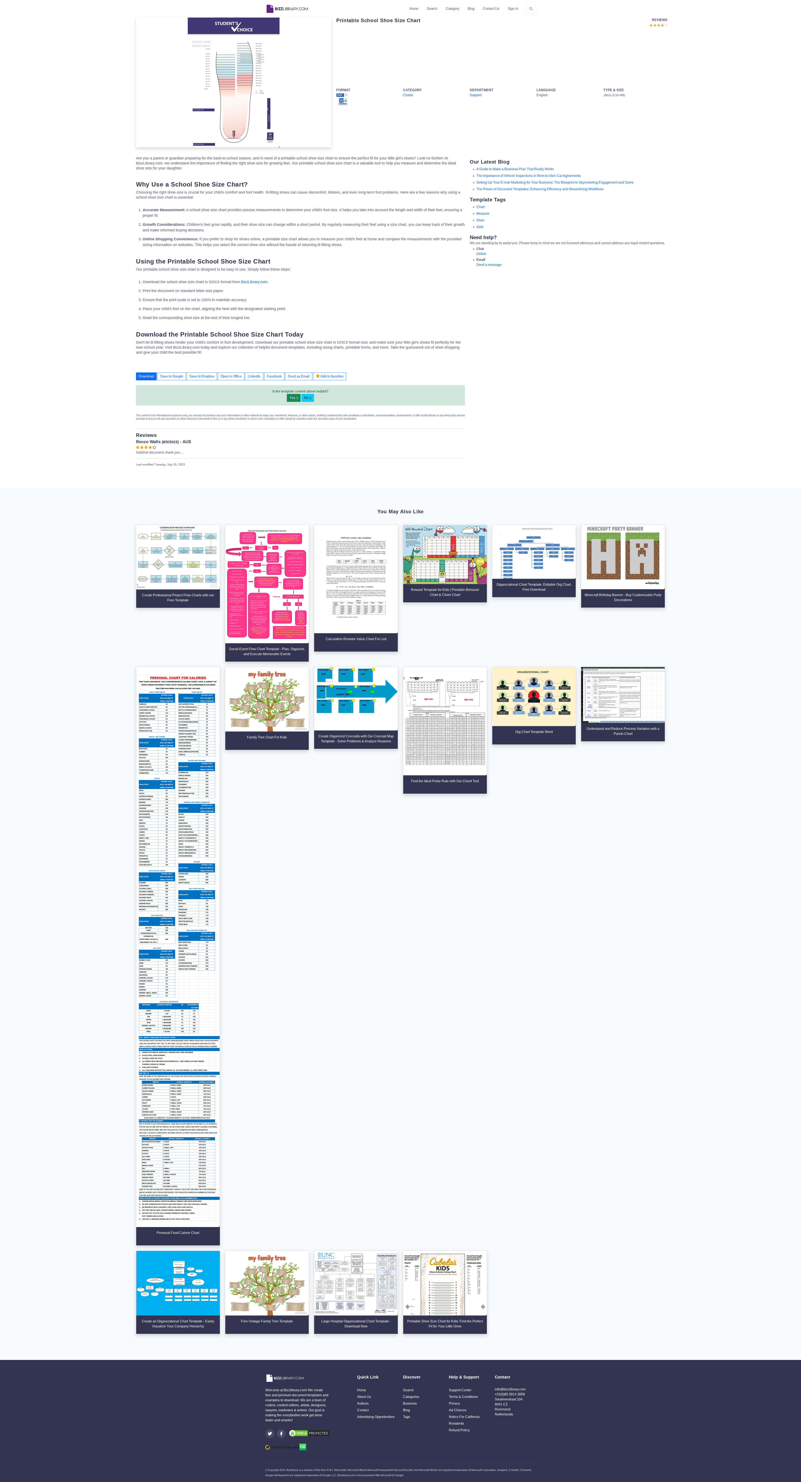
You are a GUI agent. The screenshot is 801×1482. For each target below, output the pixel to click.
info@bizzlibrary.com (510, 1389)
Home (413, 8)
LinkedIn (254, 376)
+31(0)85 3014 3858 (510, 1394)
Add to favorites (331, 376)
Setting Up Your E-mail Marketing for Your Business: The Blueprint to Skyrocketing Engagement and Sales (554, 182)
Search (432, 8)
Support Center (460, 1390)
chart (480, 207)
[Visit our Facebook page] (281, 1433)
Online (481, 254)
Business (410, 1403)
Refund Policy (459, 1430)
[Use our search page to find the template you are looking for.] (531, 8)
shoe (480, 220)
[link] (270, 1434)
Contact (363, 1410)
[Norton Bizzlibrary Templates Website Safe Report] (285, 1447)
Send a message (488, 264)
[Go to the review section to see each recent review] (659, 25)
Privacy (454, 1403)
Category (452, 8)
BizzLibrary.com (254, 282)
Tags (406, 1417)
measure (482, 213)
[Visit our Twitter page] (270, 1433)
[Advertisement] (461, 57)
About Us (364, 1397)
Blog (471, 8)
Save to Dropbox (201, 376)
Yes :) (294, 398)
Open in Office (231, 376)
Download (146, 376)
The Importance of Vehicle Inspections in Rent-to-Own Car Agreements (528, 176)
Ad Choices (457, 1410)
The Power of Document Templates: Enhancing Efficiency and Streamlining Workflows (540, 189)
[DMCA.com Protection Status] (309, 1433)
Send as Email (299, 376)
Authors (363, 1403)
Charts (408, 95)
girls (479, 227)
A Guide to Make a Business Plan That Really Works (515, 169)
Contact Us (491, 8)
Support (475, 95)
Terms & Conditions (463, 1397)
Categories (411, 1397)
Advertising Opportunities (375, 1417)
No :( (307, 398)
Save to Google (171, 376)
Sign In (513, 8)
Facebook (274, 376)
